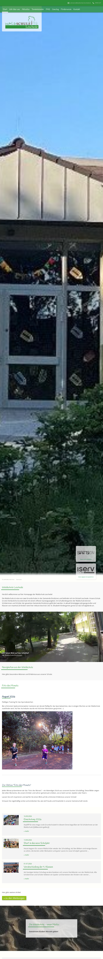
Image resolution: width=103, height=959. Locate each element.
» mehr (26, 831)
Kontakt (76, 9)
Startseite (19, 579)
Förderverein (66, 9)
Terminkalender (38, 9)
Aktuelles (26, 9)
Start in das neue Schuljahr (37, 843)
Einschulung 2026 (32, 819)
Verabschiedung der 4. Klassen (38, 867)
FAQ (48, 9)
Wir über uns (14, 9)
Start (5, 9)
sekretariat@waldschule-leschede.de (80, 3)
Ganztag (55, 9)
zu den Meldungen (15, 898)
